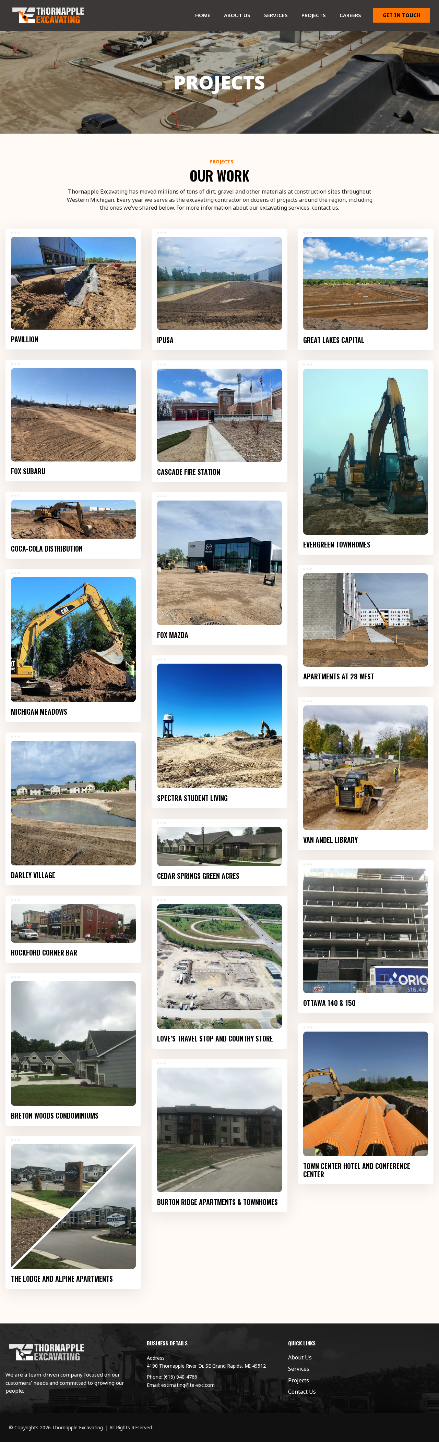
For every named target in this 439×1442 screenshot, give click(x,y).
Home (202, 15)
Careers (350, 15)
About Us (237, 15)
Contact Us (302, 1391)
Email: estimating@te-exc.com (181, 1385)
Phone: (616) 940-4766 (172, 1376)
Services (276, 15)
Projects (313, 15)
